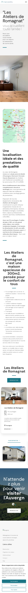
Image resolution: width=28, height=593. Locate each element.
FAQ (4, 561)
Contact (5, 558)
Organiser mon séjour (8, 552)
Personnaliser (14, 585)
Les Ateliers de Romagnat (13, 408)
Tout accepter (14, 581)
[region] (14, 578)
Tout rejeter (14, 589)
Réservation (6, 549)
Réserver (7, 429)
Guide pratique (7, 555)
